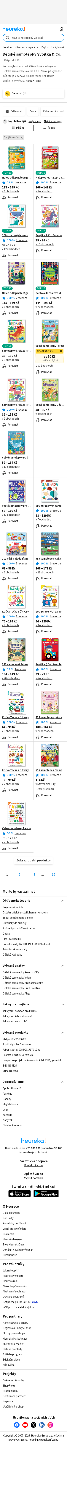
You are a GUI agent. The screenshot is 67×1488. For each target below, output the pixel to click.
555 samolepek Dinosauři (16, 664)
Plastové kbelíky (12, 939)
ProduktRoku (10, 1391)
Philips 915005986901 (14, 1039)
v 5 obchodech (44, 192)
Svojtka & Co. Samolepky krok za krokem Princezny (50, 235)
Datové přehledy (12, 1349)
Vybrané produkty (15, 1032)
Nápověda (9, 1365)
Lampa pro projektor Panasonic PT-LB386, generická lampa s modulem (33, 1060)
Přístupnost (10, 1255)
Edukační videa (11, 1360)
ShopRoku (9, 1386)
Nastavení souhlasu (14, 1292)
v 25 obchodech (45, 307)
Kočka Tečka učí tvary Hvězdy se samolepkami (16, 612)
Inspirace (8, 1401)
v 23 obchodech (45, 731)
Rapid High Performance (17, 1045)
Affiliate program (12, 1354)
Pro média (8, 1234)
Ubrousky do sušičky (14, 923)
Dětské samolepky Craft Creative (22, 988)
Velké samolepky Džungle (50, 405)
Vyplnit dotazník (33, 1178)
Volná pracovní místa (14, 1229)
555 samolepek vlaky (48, 559)
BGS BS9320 (10, 1066)
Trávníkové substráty (15, 949)
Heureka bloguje (12, 1239)
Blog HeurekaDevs (14, 1245)
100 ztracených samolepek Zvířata (50, 612)
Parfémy (7, 1094)
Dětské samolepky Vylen (17, 978)
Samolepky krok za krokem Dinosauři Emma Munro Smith (16, 351)
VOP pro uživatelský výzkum (19, 1307)
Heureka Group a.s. (42, 1436)
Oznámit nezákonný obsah (18, 1250)
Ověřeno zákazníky (14, 1380)
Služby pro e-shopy (14, 1333)
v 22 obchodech (45, 573)
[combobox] (33, 38)
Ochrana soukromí (13, 1297)
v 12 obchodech (11, 249)
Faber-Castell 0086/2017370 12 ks (21, 1050)
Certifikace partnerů (14, 1396)
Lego (6, 1110)
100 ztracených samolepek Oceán (16, 235)
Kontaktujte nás (33, 1165)
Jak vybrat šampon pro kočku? (20, 1011)
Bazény (7, 1099)
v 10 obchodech (45, 244)
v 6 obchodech (10, 192)
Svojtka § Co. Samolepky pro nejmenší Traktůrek (50, 664)
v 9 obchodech (10, 360)
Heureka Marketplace (15, 1339)
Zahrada (7, 1115)
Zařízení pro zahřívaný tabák (19, 928)
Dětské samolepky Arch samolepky (23, 983)
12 (53, 874)
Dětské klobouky (12, 955)
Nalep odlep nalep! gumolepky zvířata (16, 178)
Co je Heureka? (11, 1213)
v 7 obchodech (44, 520)
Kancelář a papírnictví (27, 47)
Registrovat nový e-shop (17, 1328)
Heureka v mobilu (13, 1276)
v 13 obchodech (11, 515)
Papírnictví (47, 47)
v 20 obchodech (11, 678)
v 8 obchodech (44, 414)
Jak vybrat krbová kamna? (17, 1016)
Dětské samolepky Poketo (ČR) (21, 972)
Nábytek (7, 1120)
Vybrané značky (14, 965)
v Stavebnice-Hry (45, 784)
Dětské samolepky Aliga (16, 993)
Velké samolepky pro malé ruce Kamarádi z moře (16, 506)
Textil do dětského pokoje (18, 918)
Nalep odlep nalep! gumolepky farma (50, 178)
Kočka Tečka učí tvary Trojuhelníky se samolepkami (16, 770)
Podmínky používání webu (43, 1440)
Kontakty (8, 1218)
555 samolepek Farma (49, 770)
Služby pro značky (13, 1344)
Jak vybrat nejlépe (16, 1004)
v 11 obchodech (11, 467)
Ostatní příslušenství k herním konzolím (25, 913)
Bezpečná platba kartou (17, 1302)
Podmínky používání (14, 1223)
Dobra (6, 934)
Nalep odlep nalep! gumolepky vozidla (16, 293)
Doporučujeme (13, 1082)
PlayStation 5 (10, 1104)
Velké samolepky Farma (50, 346)
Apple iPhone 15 (12, 1089)
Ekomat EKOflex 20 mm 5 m (18, 1055)
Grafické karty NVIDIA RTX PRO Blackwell (26, 944)
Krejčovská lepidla (13, 907)
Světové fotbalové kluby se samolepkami (50, 293)
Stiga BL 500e (10, 1071)
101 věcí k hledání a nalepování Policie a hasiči (16, 559)
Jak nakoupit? (11, 1271)
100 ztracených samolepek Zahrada (50, 506)
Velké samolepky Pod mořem (16, 458)
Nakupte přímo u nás (15, 1286)
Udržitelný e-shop (13, 1407)
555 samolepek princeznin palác (50, 717)
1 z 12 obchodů (44, 366)
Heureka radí (10, 1281)
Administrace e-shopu (15, 1323)
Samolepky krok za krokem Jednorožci (16, 405)
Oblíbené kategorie (16, 900)
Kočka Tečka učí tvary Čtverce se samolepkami (16, 717)
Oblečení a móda (12, 1125)
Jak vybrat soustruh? (15, 1022)
